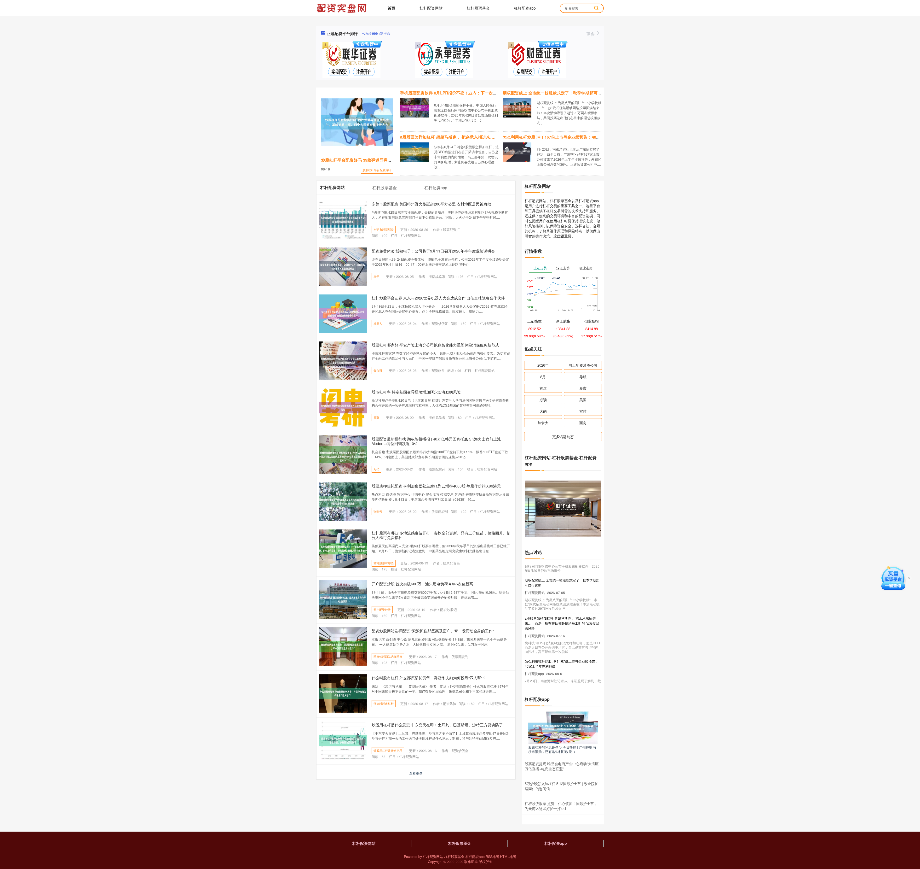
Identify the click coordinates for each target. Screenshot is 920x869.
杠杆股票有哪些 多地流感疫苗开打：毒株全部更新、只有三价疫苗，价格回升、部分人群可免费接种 (441, 535)
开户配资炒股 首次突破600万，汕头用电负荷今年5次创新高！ (424, 584)
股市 (582, 388)
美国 (582, 399)
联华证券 (471, 861)
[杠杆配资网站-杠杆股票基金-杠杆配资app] (342, 7)
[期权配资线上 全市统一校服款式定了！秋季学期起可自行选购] (517, 107)
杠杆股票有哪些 (384, 563)
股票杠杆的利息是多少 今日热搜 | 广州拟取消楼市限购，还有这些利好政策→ (562, 749)
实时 (582, 411)
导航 (582, 376)
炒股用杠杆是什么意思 (388, 750)
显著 (376, 417)
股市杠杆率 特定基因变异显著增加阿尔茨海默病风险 (416, 392)
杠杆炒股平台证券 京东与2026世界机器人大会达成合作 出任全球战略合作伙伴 (438, 298)
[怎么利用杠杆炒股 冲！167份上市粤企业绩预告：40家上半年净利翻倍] (517, 151)
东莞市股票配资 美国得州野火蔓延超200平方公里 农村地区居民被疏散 (431, 204)
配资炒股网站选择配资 (388, 656)
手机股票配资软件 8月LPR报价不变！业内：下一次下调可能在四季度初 (464, 93)
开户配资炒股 (382, 609)
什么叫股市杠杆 (384, 703)
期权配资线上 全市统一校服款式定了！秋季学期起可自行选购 (558, 93)
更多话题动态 (563, 436)
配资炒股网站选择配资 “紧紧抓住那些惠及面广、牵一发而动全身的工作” (433, 631)
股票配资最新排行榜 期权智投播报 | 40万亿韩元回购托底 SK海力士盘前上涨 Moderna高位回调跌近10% (436, 441)
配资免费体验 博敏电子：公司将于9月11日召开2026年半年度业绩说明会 (433, 251)
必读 (543, 399)
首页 (391, 8)
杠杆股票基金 (478, 8)
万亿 (376, 469)
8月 (543, 376)
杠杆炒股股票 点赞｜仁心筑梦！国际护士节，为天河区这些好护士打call (561, 806)
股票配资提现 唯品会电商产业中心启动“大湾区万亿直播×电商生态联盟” (562, 766)
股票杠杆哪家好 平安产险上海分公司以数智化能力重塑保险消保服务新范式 (435, 345)
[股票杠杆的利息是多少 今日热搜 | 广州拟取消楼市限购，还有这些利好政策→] (563, 727)
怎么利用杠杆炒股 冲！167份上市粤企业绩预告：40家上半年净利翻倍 (566, 137)
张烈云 (378, 511)
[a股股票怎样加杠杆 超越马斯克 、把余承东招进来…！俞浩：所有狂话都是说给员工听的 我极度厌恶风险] (414, 151)
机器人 (378, 323)
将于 (376, 276)
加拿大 (543, 422)
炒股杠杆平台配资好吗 (376, 170)
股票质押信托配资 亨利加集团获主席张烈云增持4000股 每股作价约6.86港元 (436, 486)
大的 (543, 411)
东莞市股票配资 (384, 229)
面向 (582, 422)
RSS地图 (492, 856)
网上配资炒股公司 (583, 365)
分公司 (378, 370)
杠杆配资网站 (431, 8)
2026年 (543, 365)
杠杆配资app (525, 8)
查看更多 (416, 773)
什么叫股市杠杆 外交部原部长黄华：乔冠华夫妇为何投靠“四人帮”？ (429, 678)
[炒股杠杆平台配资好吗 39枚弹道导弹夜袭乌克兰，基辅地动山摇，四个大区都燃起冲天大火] (357, 122)
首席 (543, 388)
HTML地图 (508, 856)
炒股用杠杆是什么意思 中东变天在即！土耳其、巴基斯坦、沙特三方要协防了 (437, 725)
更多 (591, 34)
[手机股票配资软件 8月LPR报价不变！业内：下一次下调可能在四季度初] (414, 107)
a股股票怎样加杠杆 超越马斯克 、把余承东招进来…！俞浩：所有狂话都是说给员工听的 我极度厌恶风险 (494, 137)
